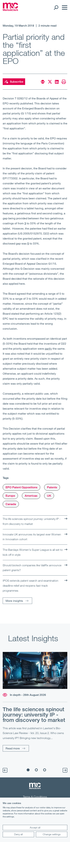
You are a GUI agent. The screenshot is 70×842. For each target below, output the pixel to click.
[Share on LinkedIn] (57, 82)
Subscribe (16, 81)
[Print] (64, 82)
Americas (31, 495)
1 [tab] (28, 769)
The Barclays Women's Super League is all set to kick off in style (33, 552)
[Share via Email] (43, 82)
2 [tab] (36, 769)
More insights (14, 600)
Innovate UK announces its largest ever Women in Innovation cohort (32, 537)
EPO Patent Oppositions (21, 487)
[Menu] (63, 7)
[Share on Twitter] (50, 82)
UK (49, 495)
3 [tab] (44, 769)
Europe (10, 495)
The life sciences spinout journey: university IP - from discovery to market (31, 521)
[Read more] (35, 670)
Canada (11, 504)
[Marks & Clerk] (10, 9)
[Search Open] (56, 7)
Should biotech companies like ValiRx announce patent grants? (32, 568)
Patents (52, 487)
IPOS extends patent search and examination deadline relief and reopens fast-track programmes (30, 585)
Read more (13, 748)
